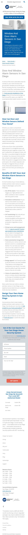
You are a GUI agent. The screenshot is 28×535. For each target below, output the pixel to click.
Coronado (7, 402)
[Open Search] (24, 2)
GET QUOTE (14, 381)
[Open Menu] (2, 2)
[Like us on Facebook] (3, 507)
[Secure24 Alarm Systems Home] (14, 7)
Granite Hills (17, 402)
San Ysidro (7, 410)
